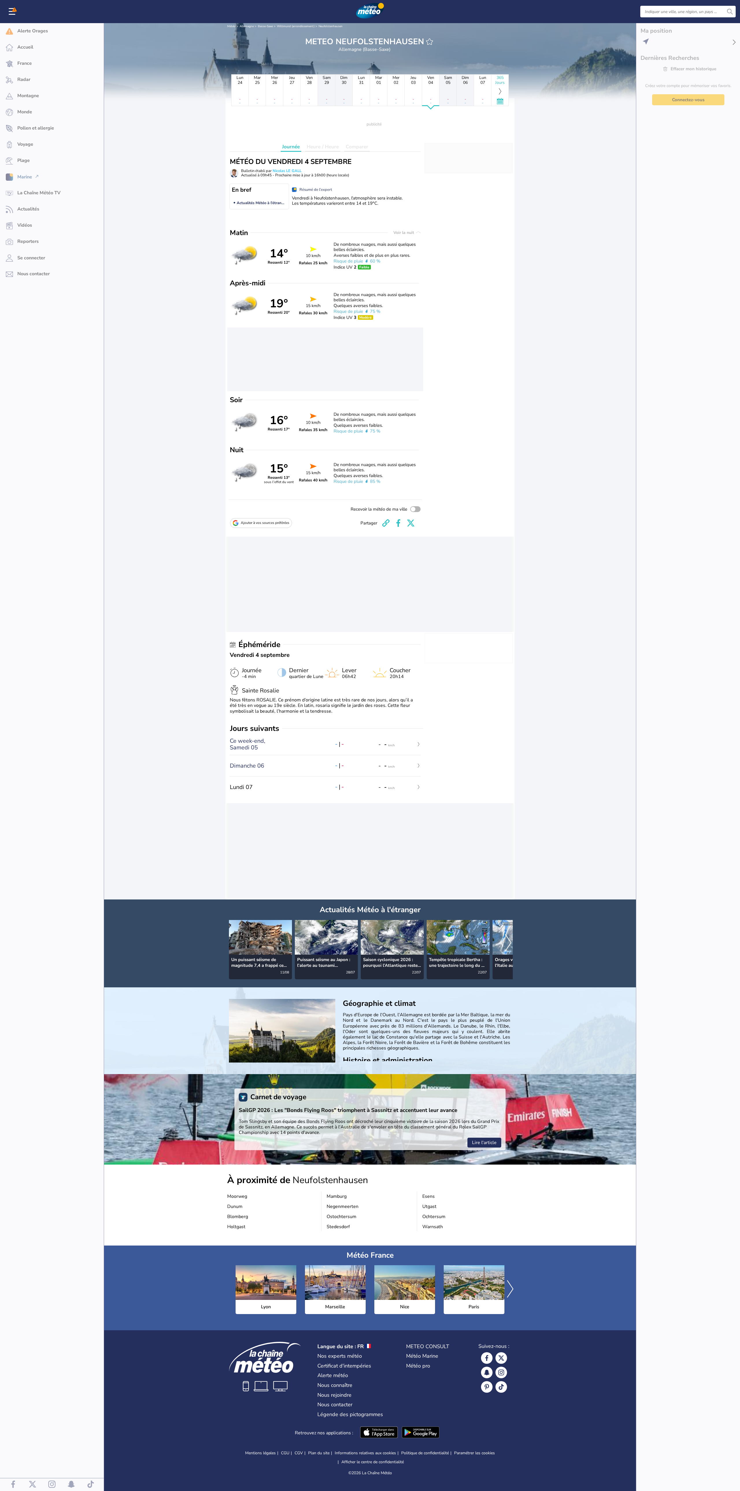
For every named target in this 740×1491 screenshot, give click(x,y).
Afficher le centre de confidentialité (372, 1462)
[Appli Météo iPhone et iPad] (379, 1433)
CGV (299, 1453)
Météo (231, 26)
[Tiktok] (501, 1387)
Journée (291, 146)
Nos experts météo (339, 1356)
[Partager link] (386, 523)
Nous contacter (334, 1404)
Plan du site (319, 1453)
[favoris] (429, 42)
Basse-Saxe (265, 26)
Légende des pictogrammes (350, 1414)
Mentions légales (260, 1453)
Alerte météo (332, 1375)
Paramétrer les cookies (474, 1453)
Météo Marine (422, 1356)
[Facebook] (487, 1358)
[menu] (13, 11)
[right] (508, 943)
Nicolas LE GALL (287, 170)
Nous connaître (334, 1385)
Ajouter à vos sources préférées (265, 522)
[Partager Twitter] (411, 523)
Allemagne (247, 26)
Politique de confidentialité (425, 1453)
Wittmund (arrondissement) (295, 26)
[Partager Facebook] (398, 523)
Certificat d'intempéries (344, 1365)
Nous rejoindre (334, 1395)
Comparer (357, 146)
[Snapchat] (487, 1372)
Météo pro (418, 1365)
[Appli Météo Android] (420, 1433)
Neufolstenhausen (331, 26)
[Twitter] (501, 1358)
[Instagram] (501, 1372)
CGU (285, 1453)
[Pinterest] (487, 1387)
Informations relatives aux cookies (365, 1453)
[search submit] (730, 11)
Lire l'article (484, 1142)
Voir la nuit (404, 232)
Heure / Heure (323, 146)
